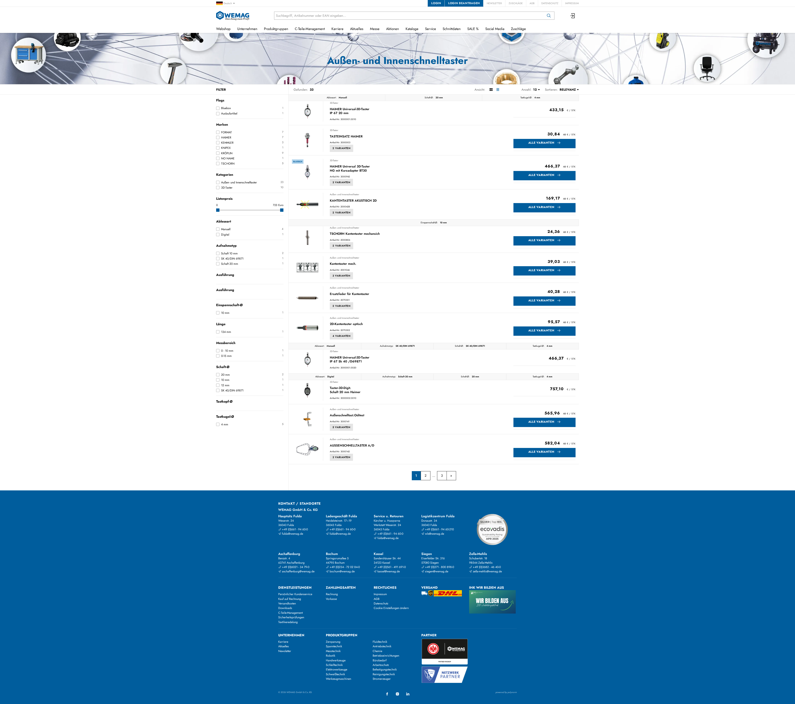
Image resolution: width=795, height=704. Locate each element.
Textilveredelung (288, 622)
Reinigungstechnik (384, 674)
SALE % (473, 28)
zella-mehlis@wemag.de (487, 571)
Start (218, 38)
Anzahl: (526, 89)
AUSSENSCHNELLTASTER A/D (352, 446)
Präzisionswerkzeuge (254, 38)
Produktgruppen (276, 28)
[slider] (217, 210)
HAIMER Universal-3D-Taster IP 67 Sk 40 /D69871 (349, 360)
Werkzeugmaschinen (338, 679)
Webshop (232, 38)
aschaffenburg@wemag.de (297, 571)
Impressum (572, 3)
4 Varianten (341, 336)
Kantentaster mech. (343, 264)
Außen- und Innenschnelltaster (344, 194)
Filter (221, 89)
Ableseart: (331, 97)
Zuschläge (516, 3)
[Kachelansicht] (491, 90)
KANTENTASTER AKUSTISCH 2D (353, 201)
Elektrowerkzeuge (336, 669)
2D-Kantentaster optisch (346, 324)
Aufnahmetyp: (386, 346)
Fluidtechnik (380, 642)
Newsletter (494, 3)
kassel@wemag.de (388, 571)
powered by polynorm (506, 692)
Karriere (337, 28)
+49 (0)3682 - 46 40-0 (486, 567)
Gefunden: (301, 89)
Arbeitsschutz (381, 665)
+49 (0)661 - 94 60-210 (439, 529)
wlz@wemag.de (434, 534)
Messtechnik (278, 38)
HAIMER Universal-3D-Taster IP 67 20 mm (349, 111)
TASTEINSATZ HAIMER (346, 137)
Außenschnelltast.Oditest (347, 415)
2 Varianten (341, 148)
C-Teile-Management (310, 28)
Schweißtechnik (335, 674)
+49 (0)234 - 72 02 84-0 (344, 567)
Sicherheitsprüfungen (291, 617)
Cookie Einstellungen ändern (391, 608)
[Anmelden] (573, 15)
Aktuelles (356, 28)
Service (430, 28)
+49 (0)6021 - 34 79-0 (295, 567)
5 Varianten (341, 427)
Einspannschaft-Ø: (429, 222)
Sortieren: (551, 89)
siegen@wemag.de (436, 571)
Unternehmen (247, 28)
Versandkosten (287, 603)
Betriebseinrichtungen (386, 655)
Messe (374, 28)
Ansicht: (480, 89)
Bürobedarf (380, 660)
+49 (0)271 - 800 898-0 (439, 567)
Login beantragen (464, 3)
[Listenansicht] (498, 90)
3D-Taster (334, 103)
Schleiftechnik (334, 665)
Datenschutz (549, 3)
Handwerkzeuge (336, 660)
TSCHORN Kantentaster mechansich (355, 234)
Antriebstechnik (382, 646)
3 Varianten (341, 182)
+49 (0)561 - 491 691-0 (391, 567)
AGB (532, 3)
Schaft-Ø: (429, 97)
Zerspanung (333, 642)
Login (436, 3)
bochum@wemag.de (342, 571)
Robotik (330, 655)
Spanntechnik (334, 646)
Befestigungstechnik (385, 669)
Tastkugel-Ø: (526, 97)
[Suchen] (548, 16)
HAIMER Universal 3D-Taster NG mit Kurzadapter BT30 (350, 169)
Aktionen (392, 28)
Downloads (285, 608)
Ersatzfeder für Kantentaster (349, 294)
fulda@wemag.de (292, 534)
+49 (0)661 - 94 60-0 (294, 529)
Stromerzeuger (382, 679)
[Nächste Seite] (451, 475)
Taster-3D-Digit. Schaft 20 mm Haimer (345, 390)
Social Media (494, 28)
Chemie (377, 651)
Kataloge (412, 28)
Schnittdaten (452, 28)
